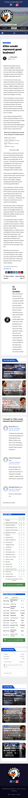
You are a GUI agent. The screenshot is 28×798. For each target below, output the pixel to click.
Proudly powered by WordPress (9, 788)
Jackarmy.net (9, 753)
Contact (18, 794)
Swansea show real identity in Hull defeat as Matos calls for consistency (13, 749)
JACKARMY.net (8, 24)
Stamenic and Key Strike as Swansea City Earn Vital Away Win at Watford (14, 731)
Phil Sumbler (13, 57)
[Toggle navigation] (14, 33)
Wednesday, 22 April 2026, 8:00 (14, 698)
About (9, 794)
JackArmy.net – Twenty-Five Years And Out (14, 373)
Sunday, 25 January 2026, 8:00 (13, 750)
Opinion (8, 42)
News (4, 42)
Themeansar (14, 790)
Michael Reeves (14, 717)
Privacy (13, 794)
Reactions (21, 743)
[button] (25, 33)
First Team (6, 691)
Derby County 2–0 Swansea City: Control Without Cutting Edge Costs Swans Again (14, 714)
